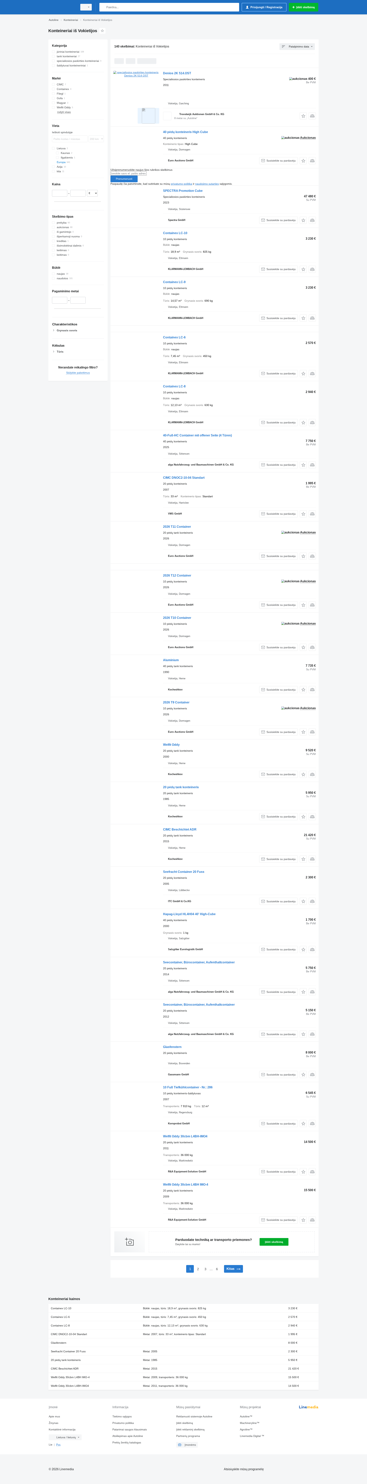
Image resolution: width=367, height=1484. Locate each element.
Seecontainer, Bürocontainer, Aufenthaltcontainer (199, 962)
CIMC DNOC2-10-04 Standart (184, 477)
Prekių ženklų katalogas (126, 1442)
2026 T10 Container (177, 617)
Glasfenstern (172, 1047)
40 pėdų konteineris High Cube (185, 132)
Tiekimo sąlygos (122, 1416)
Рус (58, 1444)
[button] (303, 115)
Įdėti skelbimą (274, 1241)
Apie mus (54, 1416)
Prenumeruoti (124, 178)
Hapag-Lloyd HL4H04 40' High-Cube (189, 914)
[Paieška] (103, 7)
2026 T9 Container (176, 702)
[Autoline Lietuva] (62, 7)
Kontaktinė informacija (62, 1429)
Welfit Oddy (171, 744)
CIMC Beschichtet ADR (179, 829)
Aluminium (171, 660)
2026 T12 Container (177, 575)
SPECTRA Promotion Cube (183, 190)
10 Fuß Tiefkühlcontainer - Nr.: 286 (188, 1087)
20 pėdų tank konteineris (181, 787)
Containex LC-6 (174, 337)
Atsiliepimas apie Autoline (127, 1435)
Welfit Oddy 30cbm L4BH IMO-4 (185, 1184)
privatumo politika (181, 183)
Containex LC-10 (175, 233)
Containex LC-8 (174, 386)
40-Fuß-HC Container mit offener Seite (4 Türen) (197, 435)
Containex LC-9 (174, 282)
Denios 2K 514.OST (177, 73)
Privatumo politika (123, 1422)
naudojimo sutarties (207, 183)
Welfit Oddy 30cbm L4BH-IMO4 (185, 1136)
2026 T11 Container (177, 526)
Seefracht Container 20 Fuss (183, 871)
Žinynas (53, 1422)
